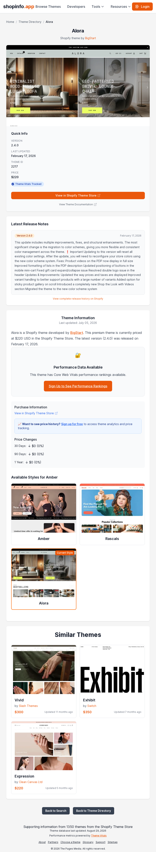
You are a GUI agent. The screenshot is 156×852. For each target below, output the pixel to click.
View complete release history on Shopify (78, 298)
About (42, 842)
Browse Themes (48, 6)
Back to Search (55, 810)
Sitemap (113, 842)
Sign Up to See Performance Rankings (78, 386)
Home (10, 21)
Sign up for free (72, 424)
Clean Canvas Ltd (30, 782)
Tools (96, 6)
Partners (53, 842)
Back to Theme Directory (93, 810)
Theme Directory (29, 21)
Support (100, 842)
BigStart (90, 38)
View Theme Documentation (76, 204)
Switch (91, 706)
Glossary (88, 842)
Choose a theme (70, 842)
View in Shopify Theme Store (75, 195)
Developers (76, 6)
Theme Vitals (99, 835)
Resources (119, 6)
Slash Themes (28, 706)
